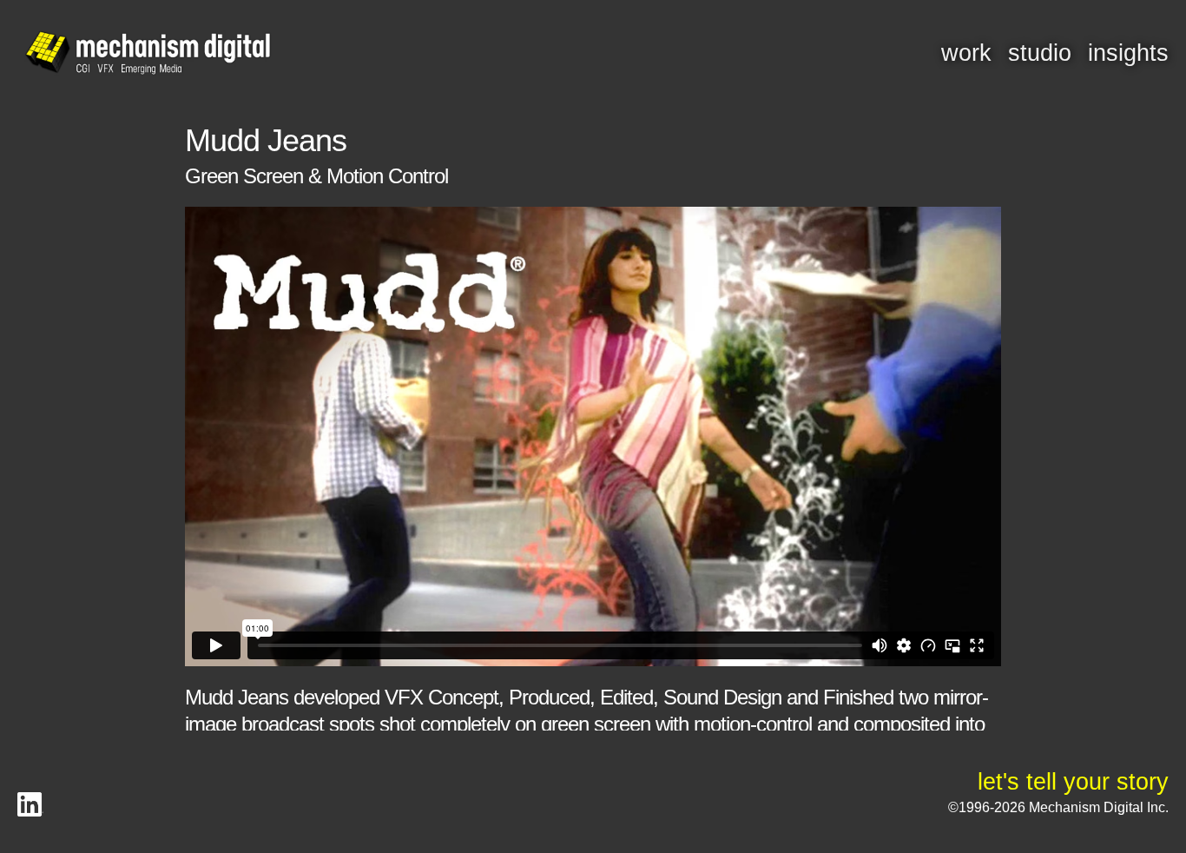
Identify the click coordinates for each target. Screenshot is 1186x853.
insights (1128, 53)
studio (1039, 53)
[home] (147, 54)
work (966, 53)
